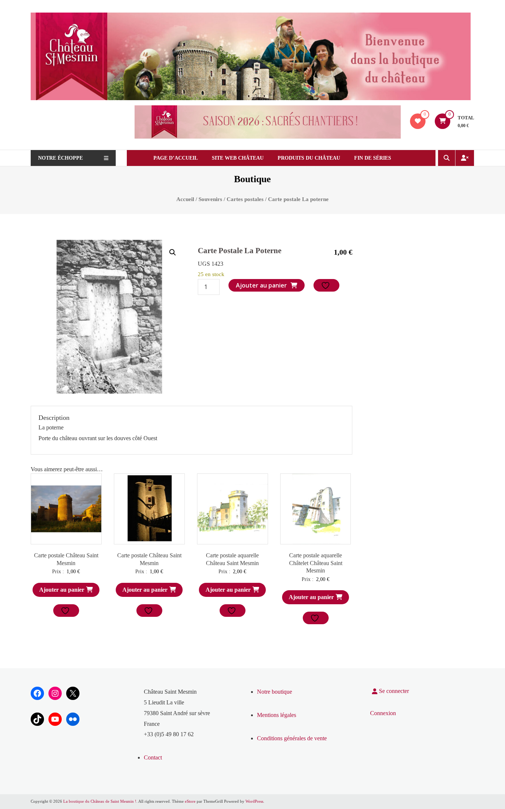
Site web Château (238, 158)
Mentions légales (276, 715)
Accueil (185, 199)
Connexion (383, 713)
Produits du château (309, 158)
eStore (190, 801)
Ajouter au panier (261, 285)
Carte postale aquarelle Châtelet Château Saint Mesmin (315, 563)
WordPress (254, 801)
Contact (153, 757)
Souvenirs (210, 199)
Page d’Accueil (175, 158)
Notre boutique (274, 692)
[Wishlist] (418, 121)
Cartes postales (245, 199)
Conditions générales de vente (292, 738)
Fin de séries (372, 158)
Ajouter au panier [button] (61, 590)
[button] (172, 252)
